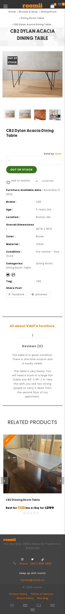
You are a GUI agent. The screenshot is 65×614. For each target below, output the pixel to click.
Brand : (11, 201)
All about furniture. (33, 325)
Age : (9, 209)
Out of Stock (21, 170)
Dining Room (49, 11)
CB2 (38, 281)
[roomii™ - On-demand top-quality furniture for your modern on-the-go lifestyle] (32, 6)
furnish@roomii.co (32, 580)
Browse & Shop (28, 11)
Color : (11, 236)
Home (12, 11)
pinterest (42, 294)
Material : (13, 244)
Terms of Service (42, 594)
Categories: (14, 263)
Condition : (14, 251)
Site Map (42, 598)
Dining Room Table (32, 18)
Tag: (9, 281)
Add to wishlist (20, 180)
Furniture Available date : (24, 190)
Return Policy (25, 598)
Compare (47, 180)
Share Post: (14, 288)
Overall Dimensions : (20, 227)
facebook (18, 294)
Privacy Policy (18, 594)
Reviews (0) (32, 346)
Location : (13, 217)
